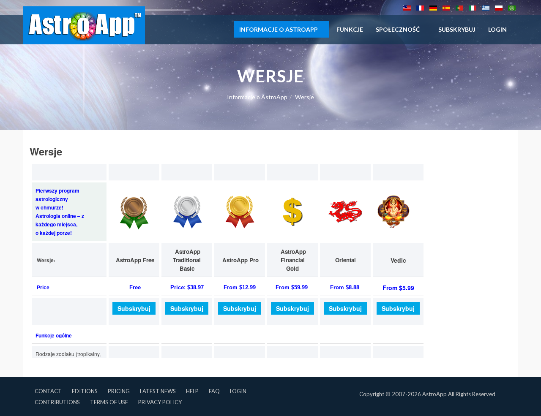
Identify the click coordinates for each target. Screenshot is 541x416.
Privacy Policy (160, 402)
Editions (85, 391)
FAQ (214, 391)
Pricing (119, 391)
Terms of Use (109, 402)
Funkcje (349, 29)
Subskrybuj (456, 29)
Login (238, 391)
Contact (48, 391)
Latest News (158, 391)
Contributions (57, 402)
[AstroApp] (84, 25)
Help (192, 391)
